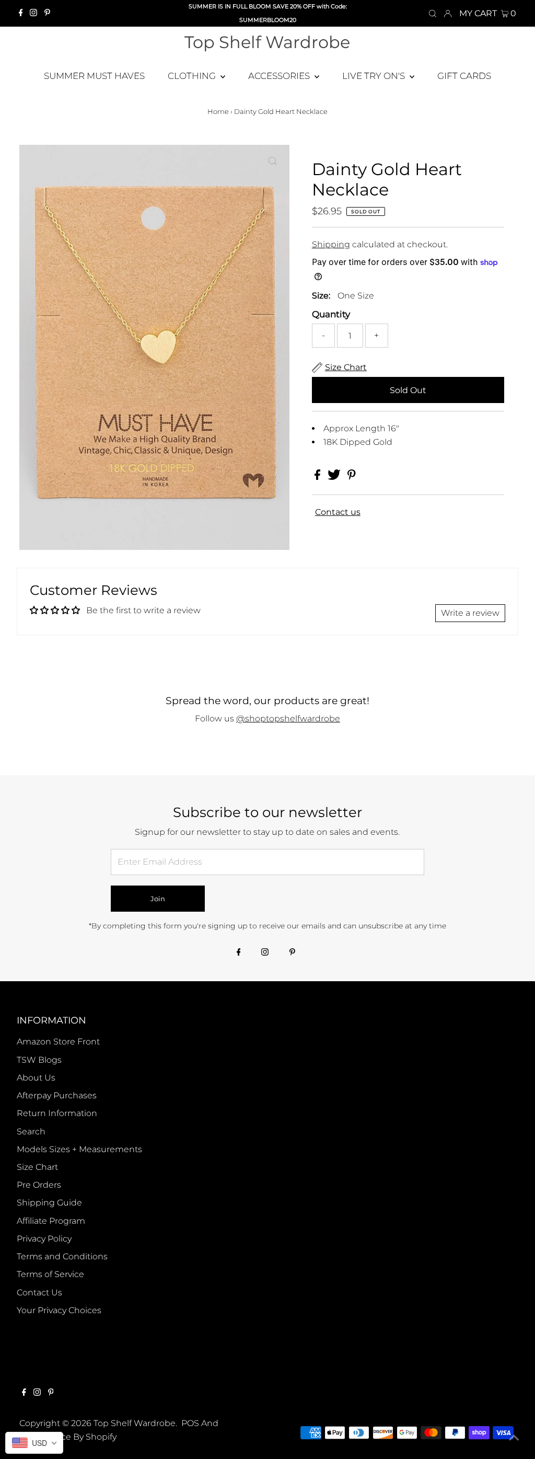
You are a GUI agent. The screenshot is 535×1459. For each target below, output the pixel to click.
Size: (321, 296)
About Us (36, 1078)
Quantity (331, 314)
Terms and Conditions (62, 1256)
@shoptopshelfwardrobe (288, 718)
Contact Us (39, 1292)
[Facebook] (21, 13)
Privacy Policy (44, 1239)
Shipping (331, 244)
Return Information (57, 1113)
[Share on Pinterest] (351, 477)
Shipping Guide (49, 1203)
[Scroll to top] (514, 1438)
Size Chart (37, 1167)
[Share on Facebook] (318, 477)
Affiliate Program (51, 1221)
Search (31, 1131)
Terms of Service (50, 1274)
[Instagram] (33, 13)
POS (190, 1423)
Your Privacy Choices (59, 1310)
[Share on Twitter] (335, 477)
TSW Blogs (39, 1060)
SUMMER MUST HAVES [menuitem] (94, 76)
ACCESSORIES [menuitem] (280, 76)
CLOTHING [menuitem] (193, 76)
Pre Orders (39, 1185)
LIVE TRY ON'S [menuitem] (374, 76)
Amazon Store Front (58, 1042)
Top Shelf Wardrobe (267, 42)
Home (218, 111)
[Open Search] (432, 13)
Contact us (337, 512)
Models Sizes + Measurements (79, 1149)
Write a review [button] (470, 613)
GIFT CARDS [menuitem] (464, 76)
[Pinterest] (47, 13)
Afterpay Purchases (57, 1095)
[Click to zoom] (272, 161)
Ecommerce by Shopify (68, 1437)
